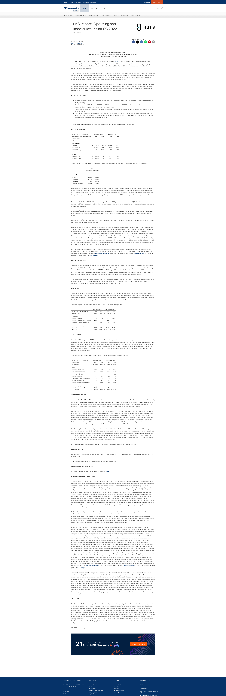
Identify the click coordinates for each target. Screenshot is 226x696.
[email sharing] (153, 42)
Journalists (86, 2)
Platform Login (144, 687)
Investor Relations (76, 2)
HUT (116, 62)
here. (107, 471)
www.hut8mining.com (102, 253)
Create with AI (92, 688)
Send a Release (157, 2)
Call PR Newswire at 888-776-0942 (74, 685)
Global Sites (117, 693)
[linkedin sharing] (141, 42)
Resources (66, 2)
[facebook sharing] (133, 42)
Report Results (93, 692)
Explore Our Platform (94, 685)
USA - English (76, 32)
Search (158, 8)
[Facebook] (65, 693)
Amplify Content (93, 694)
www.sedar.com (139, 253)
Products (94, 8)
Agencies (93, 2)
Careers (116, 688)
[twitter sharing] (137, 42)
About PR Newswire (119, 685)
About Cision (117, 687)
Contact (103, 8)
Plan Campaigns (93, 687)
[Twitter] (68, 693)
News (84, 8)
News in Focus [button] (68, 15)
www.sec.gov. (93, 256)
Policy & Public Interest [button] (121, 15)
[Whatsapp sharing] (145, 42)
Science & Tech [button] (93, 15)
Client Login (147, 2)
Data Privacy (143, 688)
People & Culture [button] (135, 15)
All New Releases (145, 685)
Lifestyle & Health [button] (105, 15)
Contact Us (66, 691)
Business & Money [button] (80, 15)
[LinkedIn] (64, 693)
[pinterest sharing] (149, 42)
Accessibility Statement (120, 690)
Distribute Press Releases (96, 690)
